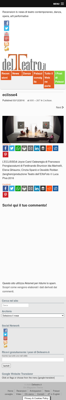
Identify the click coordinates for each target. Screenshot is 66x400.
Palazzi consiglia (38, 77)
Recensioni (5, 75)
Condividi (6, 144)
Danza (27, 73)
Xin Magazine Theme (33, 387)
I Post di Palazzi (59, 77)
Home (10, 390)
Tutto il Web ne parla (49, 80)
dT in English (54, 394)
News (15, 73)
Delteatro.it (36, 384)
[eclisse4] (33, 129)
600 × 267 (35, 100)
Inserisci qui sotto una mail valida (14, 355)
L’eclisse (47, 100)
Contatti (40, 394)
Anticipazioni (35, 390)
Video (18, 394)
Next (59, 107)
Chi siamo (29, 394)
